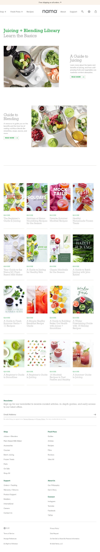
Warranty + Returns (11, 490)
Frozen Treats (9, 459)
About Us (51, 481)
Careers (7, 508)
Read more (76, 77)
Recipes (30, 12)
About (63, 12)
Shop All (7, 473)
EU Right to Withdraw (11, 544)
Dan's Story (52, 490)
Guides (50, 436)
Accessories (8, 446)
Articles (51, 441)
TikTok (50, 515)
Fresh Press (15, 12)
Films (50, 450)
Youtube (51, 506)
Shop (6, 432)
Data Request (54, 533)
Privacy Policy (40, 419)
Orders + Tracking (10, 485)
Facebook (51, 511)
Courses (7, 450)
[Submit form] (94, 414)
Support (73, 12)
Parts (5, 464)
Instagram (51, 501)
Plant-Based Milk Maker (13, 441)
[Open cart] (95, 11)
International (8, 504)
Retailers (7, 499)
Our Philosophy (53, 485)
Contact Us (8, 513)
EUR (8, 528)
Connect (51, 497)
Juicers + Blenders (11, 436)
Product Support (10, 494)
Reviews (51, 455)
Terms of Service (28, 419)
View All (51, 459)
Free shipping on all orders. (49, 2)
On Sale (7, 469)
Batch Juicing (9, 455)
